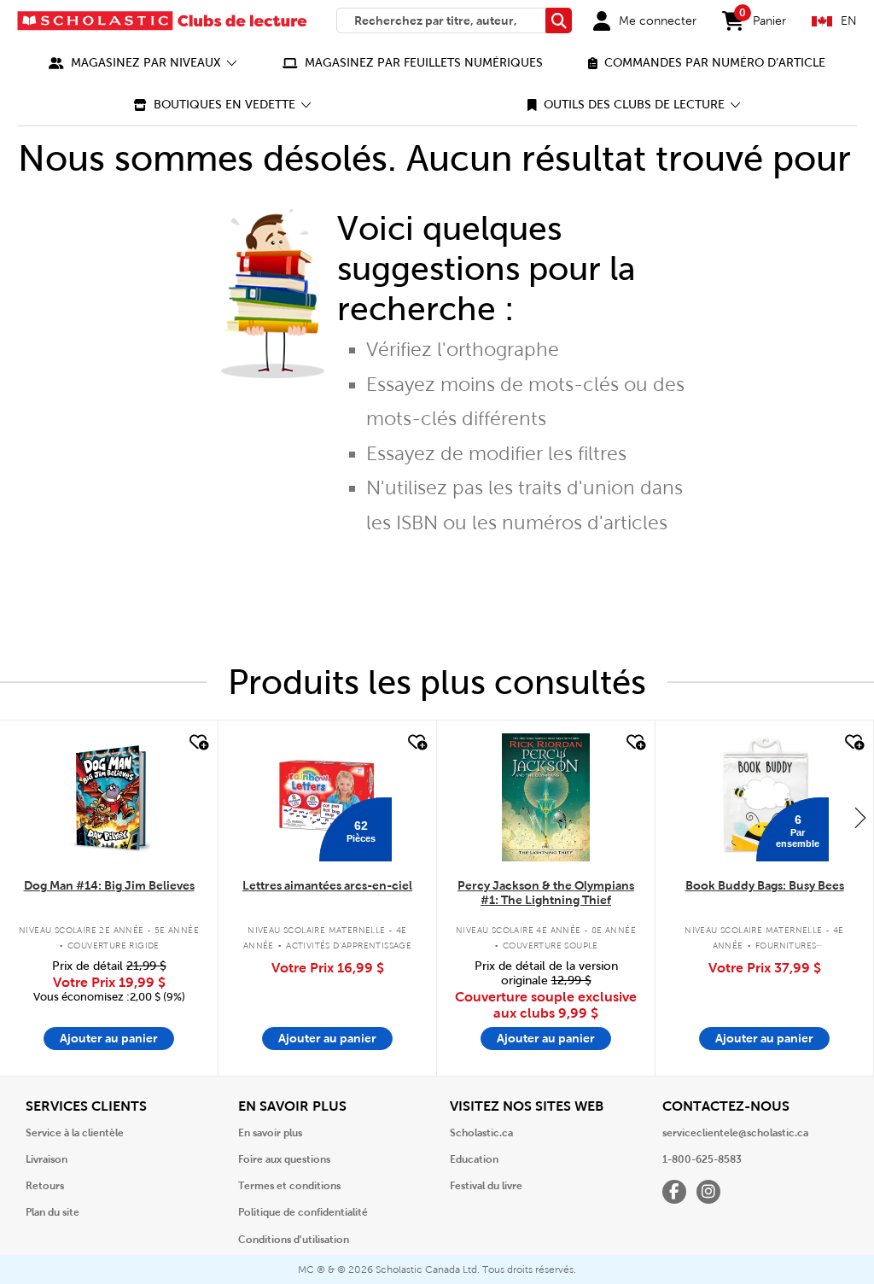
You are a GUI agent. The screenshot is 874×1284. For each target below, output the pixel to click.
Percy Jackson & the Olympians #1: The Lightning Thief (545, 892)
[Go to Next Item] (860, 817)
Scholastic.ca (481, 1133)
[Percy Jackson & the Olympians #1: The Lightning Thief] (545, 797)
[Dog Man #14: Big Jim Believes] (108, 797)
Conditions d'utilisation (293, 1240)
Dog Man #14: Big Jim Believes (109, 885)
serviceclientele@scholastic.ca (735, 1133)
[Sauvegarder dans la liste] (197, 742)
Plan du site (52, 1212)
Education (474, 1159)
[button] (143, 62)
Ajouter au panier (109, 1038)
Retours (45, 1186)
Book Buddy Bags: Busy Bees (764, 885)
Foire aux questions (284, 1159)
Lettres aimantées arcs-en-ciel (327, 885)
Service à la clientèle (75, 1133)
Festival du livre (486, 1186)
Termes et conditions (289, 1186)
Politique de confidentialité (303, 1212)
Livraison (46, 1159)
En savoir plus (270, 1133)
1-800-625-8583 (702, 1159)
